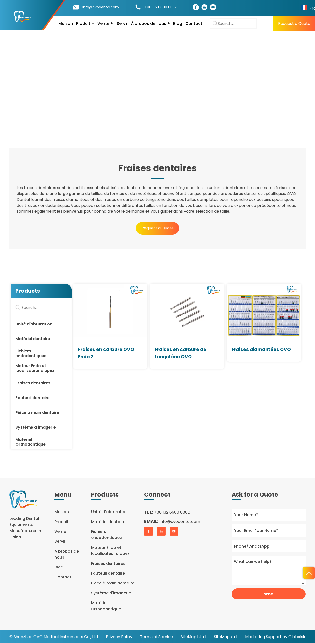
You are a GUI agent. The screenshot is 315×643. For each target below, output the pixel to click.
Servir (122, 23)
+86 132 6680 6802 (161, 7)
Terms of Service (156, 637)
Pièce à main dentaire (112, 583)
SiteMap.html (193, 637)
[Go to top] (309, 573)
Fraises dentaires (70, 82)
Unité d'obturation (109, 512)
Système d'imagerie (111, 593)
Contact (193, 23)
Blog (177, 23)
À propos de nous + (150, 23)
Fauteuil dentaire (108, 573)
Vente (60, 531)
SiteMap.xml (225, 637)
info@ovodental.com (100, 7)
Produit (38, 82)
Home (15, 82)
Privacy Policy (119, 637)
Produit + (85, 23)
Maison (65, 23)
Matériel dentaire (108, 521)
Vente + (105, 23)
